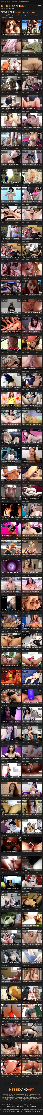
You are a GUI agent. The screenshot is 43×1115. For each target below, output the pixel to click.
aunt (23, 12)
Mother (11, 17)
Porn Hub (4, 21)
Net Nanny (27, 1111)
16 (27, 1083)
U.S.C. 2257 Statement (29, 1106)
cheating (18, 12)
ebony (33, 12)
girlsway (27, 15)
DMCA (19, 1106)
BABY (10, 15)
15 (23, 1083)
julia (23, 15)
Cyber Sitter (36, 1111)
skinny (15, 15)
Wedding (4, 15)
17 (31, 1083)
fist (19, 15)
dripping (34, 15)
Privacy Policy (11, 1106)
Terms (38, 1105)
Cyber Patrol (19, 1111)
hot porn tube (24, 1)
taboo (28, 12)
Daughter (4, 17)
